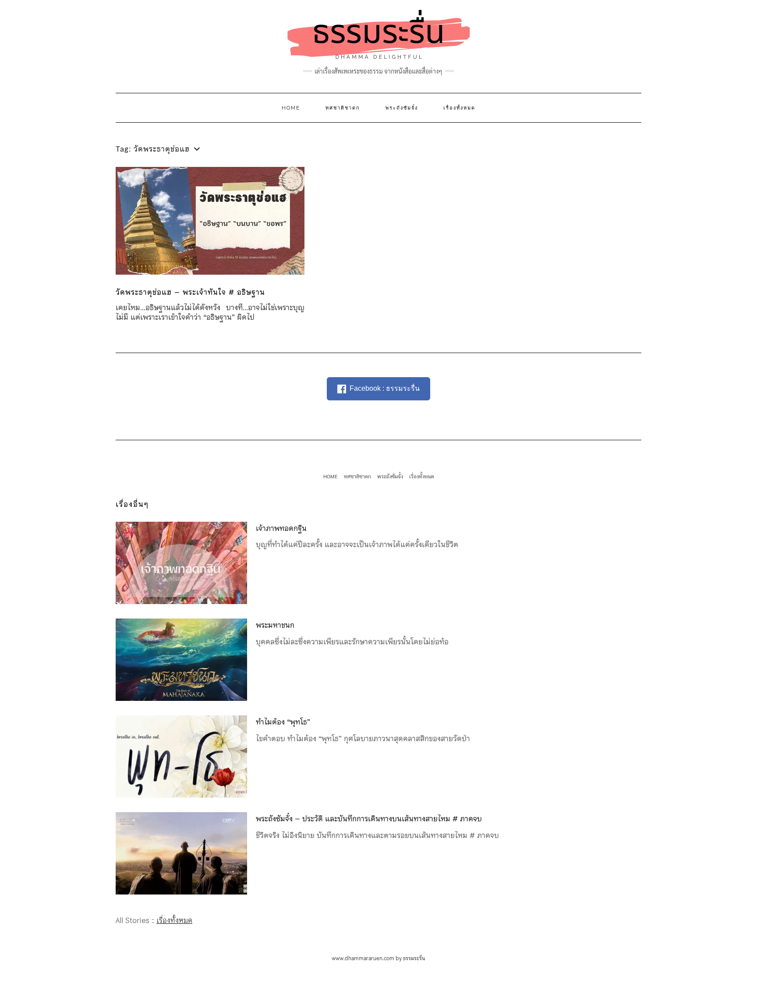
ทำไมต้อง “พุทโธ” (283, 722)
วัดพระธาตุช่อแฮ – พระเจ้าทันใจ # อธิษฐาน (190, 292)
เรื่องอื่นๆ (132, 504)
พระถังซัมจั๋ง (402, 108)
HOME (291, 108)
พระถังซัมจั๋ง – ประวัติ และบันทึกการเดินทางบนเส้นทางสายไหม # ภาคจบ (369, 819)
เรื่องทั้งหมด (459, 108)
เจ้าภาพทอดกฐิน (281, 528)
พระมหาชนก (275, 625)
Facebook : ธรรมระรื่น (385, 388)
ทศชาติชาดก (342, 108)
